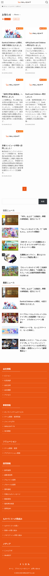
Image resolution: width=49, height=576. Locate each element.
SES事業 (7, 431)
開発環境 (7, 499)
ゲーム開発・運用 (10, 448)
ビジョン (7, 376)
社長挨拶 (7, 380)
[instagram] (26, 564)
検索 (42, 201)
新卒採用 (7, 470)
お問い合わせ (35, 568)
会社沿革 (7, 385)
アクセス (7, 395)
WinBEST (7, 555)
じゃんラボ (8, 550)
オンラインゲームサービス (13, 412)
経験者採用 (8, 475)
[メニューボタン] (2, 2)
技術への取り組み (10, 530)
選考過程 (7, 489)
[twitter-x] (23, 564)
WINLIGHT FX (9, 426)
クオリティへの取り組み (13, 535)
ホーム (11, 568)
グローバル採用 (9, 485)
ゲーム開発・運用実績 (12, 417)
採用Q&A (7, 508)
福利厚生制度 (9, 504)
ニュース (7, 19)
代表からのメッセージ (12, 494)
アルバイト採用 (9, 480)
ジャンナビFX (9, 421)
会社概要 (7, 390)
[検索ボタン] (46, 2)
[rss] (29, 564)
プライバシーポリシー (22, 568)
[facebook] (20, 564)
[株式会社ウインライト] (24, 2)
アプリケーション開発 (12, 453)
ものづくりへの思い (11, 526)
